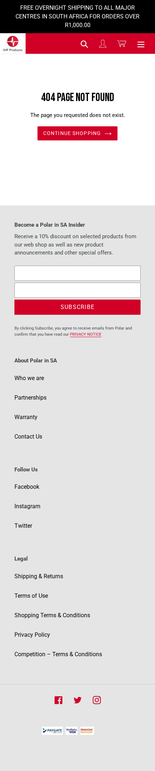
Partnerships (30, 397)
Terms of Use (31, 595)
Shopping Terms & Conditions (52, 615)
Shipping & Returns (38, 576)
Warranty (25, 417)
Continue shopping (72, 133)
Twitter (23, 525)
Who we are (29, 378)
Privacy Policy (32, 634)
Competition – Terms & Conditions (58, 654)
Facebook (26, 486)
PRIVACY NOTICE (85, 334)
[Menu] (141, 44)
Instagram (27, 506)
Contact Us (28, 436)
